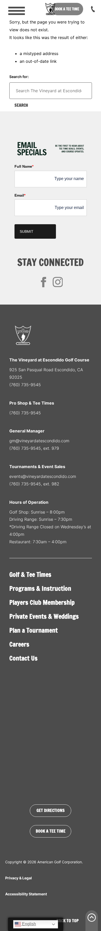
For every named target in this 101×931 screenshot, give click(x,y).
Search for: (19, 76)
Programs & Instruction (40, 588)
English (28, 924)
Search (21, 105)
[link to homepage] (50, 9)
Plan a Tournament (33, 630)
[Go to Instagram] (58, 282)
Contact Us (23, 658)
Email (20, 195)
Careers (19, 644)
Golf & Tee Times (30, 574)
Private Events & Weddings (44, 616)
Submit (26, 231)
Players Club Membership (42, 602)
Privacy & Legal (18, 878)
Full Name (24, 166)
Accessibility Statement (26, 894)
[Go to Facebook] (43, 282)
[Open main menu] (13, 9)
